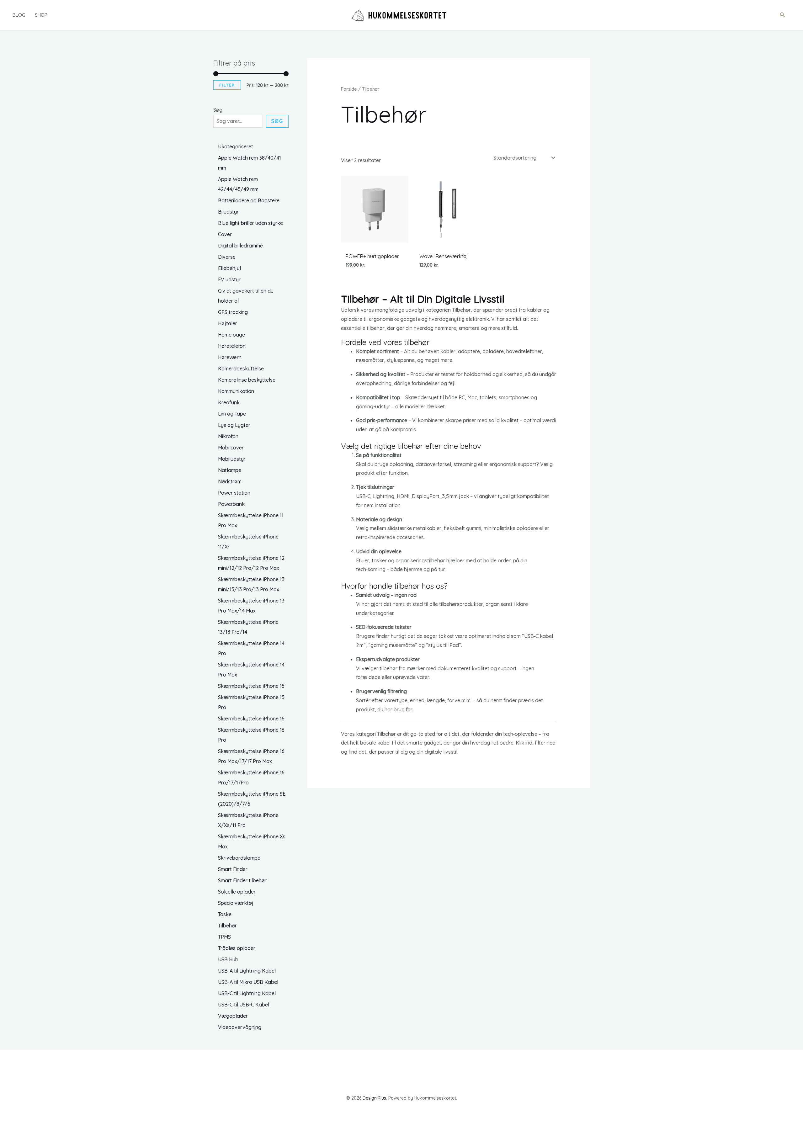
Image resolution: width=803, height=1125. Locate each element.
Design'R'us (374, 1098)
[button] (782, 15)
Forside (349, 89)
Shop (41, 15)
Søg (217, 110)
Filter (227, 85)
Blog (19, 15)
